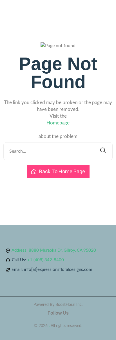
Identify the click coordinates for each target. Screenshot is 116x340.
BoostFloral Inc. (68, 305)
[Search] (103, 151)
